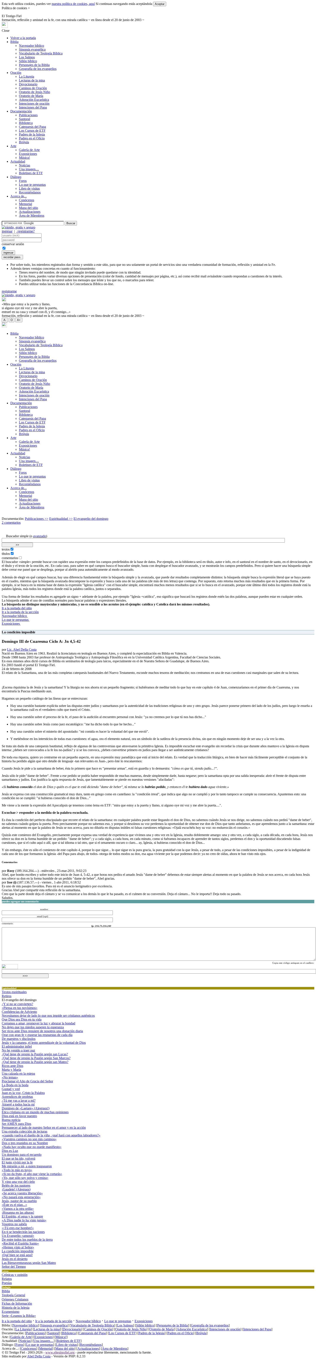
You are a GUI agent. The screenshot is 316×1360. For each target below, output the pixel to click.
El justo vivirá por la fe (17, 1162)
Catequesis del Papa (32, 127)
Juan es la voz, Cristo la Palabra (23, 1093)
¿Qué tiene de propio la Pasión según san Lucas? (35, 1054)
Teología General (13, 1295)
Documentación (21, 111)
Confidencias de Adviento (19, 1012)
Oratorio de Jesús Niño (34, 92)
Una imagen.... (29, 169)
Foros (23, 181)
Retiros (6, 996)
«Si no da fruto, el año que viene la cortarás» (32, 1174)
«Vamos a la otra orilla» (18, 1208)
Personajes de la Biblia (34, 65)
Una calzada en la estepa (18, 1073)
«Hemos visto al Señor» (18, 1247)
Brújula (24, 142)
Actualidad (17, 161)
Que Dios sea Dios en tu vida (21, 1019)
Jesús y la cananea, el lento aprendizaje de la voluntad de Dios (44, 1042)
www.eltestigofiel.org (60, 1352)
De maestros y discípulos (18, 1039)
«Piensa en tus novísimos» (19, 1008)
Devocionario (28, 84)
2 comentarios (11, 522)
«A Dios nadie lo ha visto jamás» (24, 1220)
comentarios (10, 558)
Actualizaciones (29, 211)
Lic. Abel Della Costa (22, 649)
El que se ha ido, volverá (18, 1158)
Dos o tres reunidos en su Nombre (25, 1143)
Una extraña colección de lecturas (24, 1131)
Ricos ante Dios (12, 1066)
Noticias (24, 165)
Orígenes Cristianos (15, 1299)
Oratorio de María (31, 96)
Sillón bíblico (28, 61)
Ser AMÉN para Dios (16, 1124)
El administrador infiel (17, 1046)
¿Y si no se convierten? (17, 1004)
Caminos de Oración (33, 88)
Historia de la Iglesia (15, 1307)
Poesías (7, 1283)
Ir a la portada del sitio (17, 608)
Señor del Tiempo (14, 1266)
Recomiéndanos (30, 192)
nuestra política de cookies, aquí (73, 4)
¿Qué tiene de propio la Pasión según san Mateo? (35, 1062)
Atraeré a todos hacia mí (18, 1104)
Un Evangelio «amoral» (18, 1235)
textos (6, 549)
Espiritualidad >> (61, 518)
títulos (6, 553)
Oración (15, 72)
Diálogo (15, 177)
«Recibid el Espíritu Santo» (20, 1243)
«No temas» (10, 1077)
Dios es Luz (10, 1151)
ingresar (7, 231)
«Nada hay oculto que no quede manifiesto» (31, 1147)
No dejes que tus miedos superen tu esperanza (33, 1027)
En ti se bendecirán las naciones (23, 1232)
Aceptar (159, 4)
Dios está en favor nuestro (19, 1116)
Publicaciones (28, 115)
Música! (24, 157)
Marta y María (11, 1069)
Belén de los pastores (16, 1185)
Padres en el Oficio (32, 138)
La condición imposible (18, 1251)
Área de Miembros (31, 215)
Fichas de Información (17, 1303)
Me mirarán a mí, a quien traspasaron (27, 1166)
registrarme (9, 291)
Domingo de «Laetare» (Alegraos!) (25, 1108)
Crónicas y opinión (15, 1275)
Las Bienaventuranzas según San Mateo (29, 1263)
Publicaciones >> (36, 518)
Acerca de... (18, 196)
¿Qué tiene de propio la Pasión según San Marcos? (36, 1058)
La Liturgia (26, 76)
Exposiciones (28, 154)
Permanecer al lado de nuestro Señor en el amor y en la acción (44, 1127)
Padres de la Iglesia (32, 134)
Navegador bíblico (31, 45)
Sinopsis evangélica (32, 49)
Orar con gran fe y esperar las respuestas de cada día (37, 1035)
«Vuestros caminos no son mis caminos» (29, 1139)
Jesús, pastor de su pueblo (19, 1201)
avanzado (39, 536)
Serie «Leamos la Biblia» (19, 1316)
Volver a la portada (23, 38)
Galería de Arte (29, 150)
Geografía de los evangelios (38, 69)
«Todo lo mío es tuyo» (17, 1170)
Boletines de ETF (31, 173)
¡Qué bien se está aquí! (17, 1255)
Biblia (14, 42)
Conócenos (26, 200)
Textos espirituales (14, 992)
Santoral (24, 119)
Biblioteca (26, 123)
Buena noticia (11, 1120)
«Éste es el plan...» (14, 1205)
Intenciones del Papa (33, 107)
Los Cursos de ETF (32, 130)
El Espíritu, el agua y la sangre (22, 1216)
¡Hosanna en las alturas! (18, 1212)
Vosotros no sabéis (14, 1224)
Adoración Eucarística (34, 99)
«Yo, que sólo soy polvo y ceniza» (25, 1178)
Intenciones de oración (34, 103)
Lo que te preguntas (32, 184)
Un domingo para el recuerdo (21, 1154)
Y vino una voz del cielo (18, 1181)
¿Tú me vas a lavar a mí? (18, 1100)
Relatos (7, 1279)
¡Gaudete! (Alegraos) (16, 1189)
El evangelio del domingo (91, 518)
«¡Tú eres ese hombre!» (18, 1228)
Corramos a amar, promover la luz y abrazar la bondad (38, 1023)
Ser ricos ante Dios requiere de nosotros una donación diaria (42, 1031)
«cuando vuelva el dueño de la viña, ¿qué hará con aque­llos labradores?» (51, 1135)
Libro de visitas (29, 188)
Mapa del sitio (28, 208)
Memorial (25, 204)
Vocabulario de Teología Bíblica (41, 53)
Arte (13, 146)
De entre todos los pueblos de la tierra (27, 1239)
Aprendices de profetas (17, 1096)
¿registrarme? (26, 231)
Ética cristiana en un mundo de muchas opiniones (35, 1112)
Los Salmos (27, 57)
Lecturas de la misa (32, 80)
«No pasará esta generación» (21, 1197)
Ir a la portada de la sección (20, 612)
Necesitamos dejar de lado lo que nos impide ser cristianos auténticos (48, 1015)
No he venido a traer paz (18, 1050)
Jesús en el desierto (15, 1259)
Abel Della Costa (39, 1356)
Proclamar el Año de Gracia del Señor (27, 1081)
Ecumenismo (10, 1311)
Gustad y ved (11, 1089)
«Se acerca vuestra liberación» (22, 1193)
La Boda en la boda (15, 1085)
